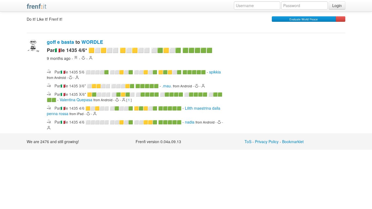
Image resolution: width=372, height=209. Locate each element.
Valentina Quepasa (76, 99)
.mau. (167, 85)
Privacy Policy (267, 141)
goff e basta (60, 41)
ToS (248, 141)
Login (337, 5)
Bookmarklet (293, 141)
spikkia (215, 72)
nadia (189, 122)
